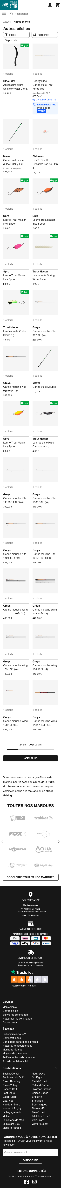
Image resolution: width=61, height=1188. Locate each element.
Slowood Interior (41, 1089)
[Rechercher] (12, 13)
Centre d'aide (10, 1011)
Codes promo (10, 1022)
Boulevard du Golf (13, 1077)
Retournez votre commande (30, 965)
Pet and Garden (41, 1085)
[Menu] (4, 14)
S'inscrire (30, 1160)
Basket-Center (11, 1073)
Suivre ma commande (15, 1014)
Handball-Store (11, 1104)
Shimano (38, 156)
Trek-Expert (38, 1112)
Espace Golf (10, 1089)
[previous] (2, 841)
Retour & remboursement (17, 1045)
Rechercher (21, 13)
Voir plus (31, 758)
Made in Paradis (12, 1127)
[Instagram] (34, 1182)
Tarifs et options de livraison (19, 1057)
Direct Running (11, 1081)
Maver (7, 156)
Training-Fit (38, 1108)
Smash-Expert (40, 1093)
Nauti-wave (38, 1073)
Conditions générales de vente (20, 1042)
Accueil (7, 21)
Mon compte (10, 1007)
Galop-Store (10, 1097)
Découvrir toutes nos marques (30, 877)
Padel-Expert (39, 1081)
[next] (58, 841)
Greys (36, 327)
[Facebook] (26, 1182)
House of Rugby (12, 1108)
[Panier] (57, 4)
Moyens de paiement (15, 1053)
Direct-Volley (10, 1085)
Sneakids (37, 1100)
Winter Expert (39, 1124)
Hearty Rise (40, 81)
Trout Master (40, 271)
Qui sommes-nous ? (14, 1034)
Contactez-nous (30, 905)
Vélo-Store (38, 1120)
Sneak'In (37, 1097)
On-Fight (37, 1077)
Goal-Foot (8, 1100)
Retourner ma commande (17, 1018)
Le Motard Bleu (11, 1124)
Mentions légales (12, 1049)
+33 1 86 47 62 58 (30, 915)
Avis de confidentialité (15, 1061)
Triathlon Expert (41, 1116)
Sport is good (39, 1104)
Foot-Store (9, 1093)
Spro (6, 216)
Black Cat (9, 81)
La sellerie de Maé (13, 1120)
